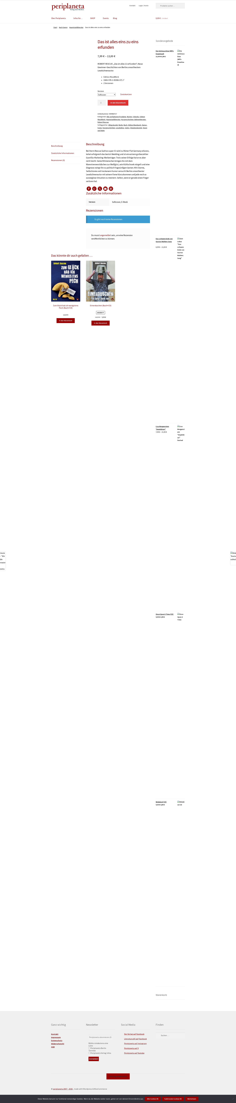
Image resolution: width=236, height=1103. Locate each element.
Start (55, 27)
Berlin (121, 125)
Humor (144, 125)
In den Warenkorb (118, 102)
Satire (127, 128)
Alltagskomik (113, 125)
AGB (53, 1047)
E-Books (136, 117)
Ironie (100, 128)
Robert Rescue (103, 122)
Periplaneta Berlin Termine (97, 1049)
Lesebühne (120, 128)
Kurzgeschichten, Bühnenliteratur (133, 119)
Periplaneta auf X (131, 1048)
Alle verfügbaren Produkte (116, 117)
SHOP (92, 18)
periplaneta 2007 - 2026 (63, 1089)
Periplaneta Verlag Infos (100, 1053)
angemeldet (105, 235)
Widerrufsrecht (57, 1043)
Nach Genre (63, 27)
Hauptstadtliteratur (76, 27)
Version (101, 91)
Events (106, 18)
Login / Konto (143, 5)
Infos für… (77, 18)
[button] (89, 189)
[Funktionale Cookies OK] (233, 1099)
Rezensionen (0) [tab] (58, 160)
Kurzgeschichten (109, 128)
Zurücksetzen (126, 94)
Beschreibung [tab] (57, 146)
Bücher (129, 117)
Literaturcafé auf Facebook (135, 1039)
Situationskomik (136, 128)
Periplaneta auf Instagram (135, 1043)
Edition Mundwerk (134, 125)
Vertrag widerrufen (118, 1076)
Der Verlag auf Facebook (134, 1034)
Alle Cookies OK (152, 1099)
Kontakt (132, 5)
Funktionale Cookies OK (173, 1099)
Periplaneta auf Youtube (134, 1053)
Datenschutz (56, 1040)
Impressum (56, 1037)
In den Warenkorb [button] (65, 320)
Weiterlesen (191, 1099)
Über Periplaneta (58, 18)
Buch (125, 125)
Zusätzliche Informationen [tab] (62, 153)
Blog (115, 18)
